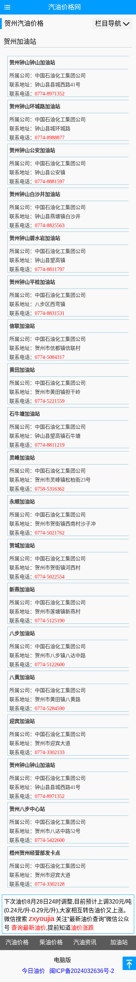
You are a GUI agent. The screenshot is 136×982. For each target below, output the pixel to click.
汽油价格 (17, 942)
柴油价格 (51, 942)
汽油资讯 (84, 942)
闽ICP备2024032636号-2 (81, 971)
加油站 (119, 942)
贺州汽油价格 (24, 23)
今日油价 (33, 971)
